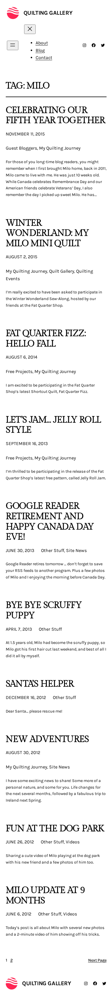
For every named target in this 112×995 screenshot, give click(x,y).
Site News (76, 550)
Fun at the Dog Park (55, 828)
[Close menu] (30, 29)
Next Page (97, 960)
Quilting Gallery (48, 13)
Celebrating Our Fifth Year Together (55, 115)
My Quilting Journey (59, 148)
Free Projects (19, 371)
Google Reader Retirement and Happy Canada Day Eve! (50, 521)
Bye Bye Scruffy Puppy (44, 610)
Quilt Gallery (61, 271)
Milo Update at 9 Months (45, 895)
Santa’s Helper (40, 684)
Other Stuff (52, 550)
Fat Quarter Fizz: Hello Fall (46, 338)
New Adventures (47, 739)
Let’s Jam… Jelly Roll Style (53, 425)
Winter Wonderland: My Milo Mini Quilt (47, 233)
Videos (73, 842)
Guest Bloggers (21, 148)
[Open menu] (12, 45)
